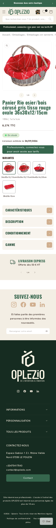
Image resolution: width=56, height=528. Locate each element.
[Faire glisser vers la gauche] (21, 95)
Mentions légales (45, 514)
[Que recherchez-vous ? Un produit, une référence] (50, 19)
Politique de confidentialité (19, 518)
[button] (3, 11)
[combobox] (28, 19)
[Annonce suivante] (52, 3)
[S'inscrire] (46, 331)
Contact (28, 477)
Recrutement (39, 518)
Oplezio (14, 514)
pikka (28, 522)
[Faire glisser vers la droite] (34, 95)
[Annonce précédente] (3, 3)
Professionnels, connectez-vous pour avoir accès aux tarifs (25, 149)
